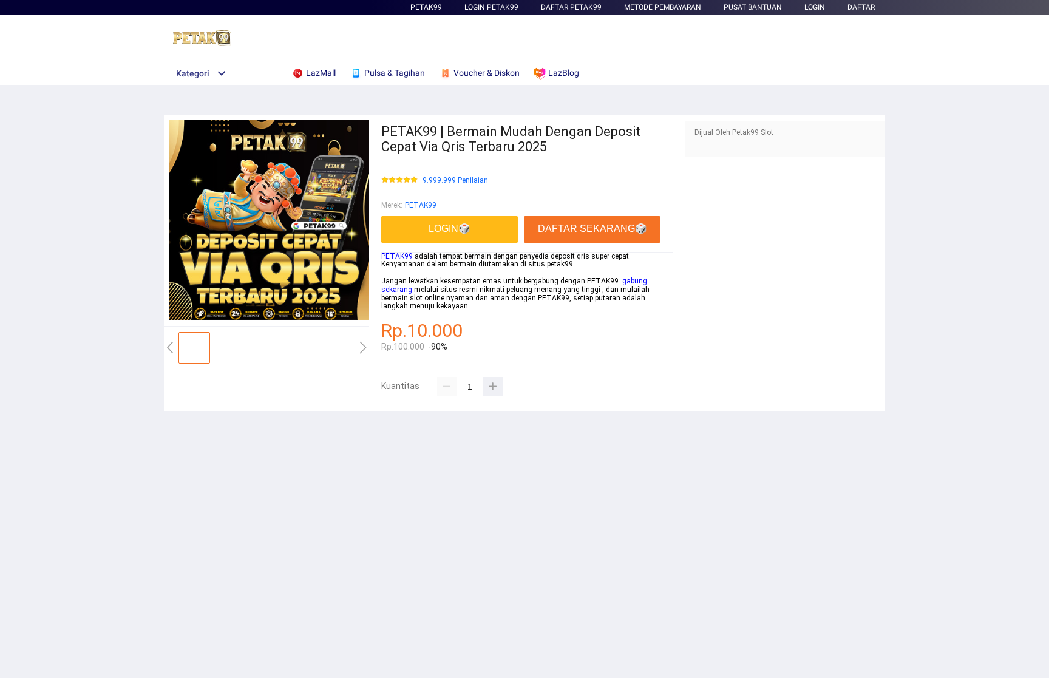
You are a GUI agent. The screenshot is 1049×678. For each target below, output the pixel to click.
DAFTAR (861, 7)
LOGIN (814, 7)
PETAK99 (426, 7)
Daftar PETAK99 (571, 7)
